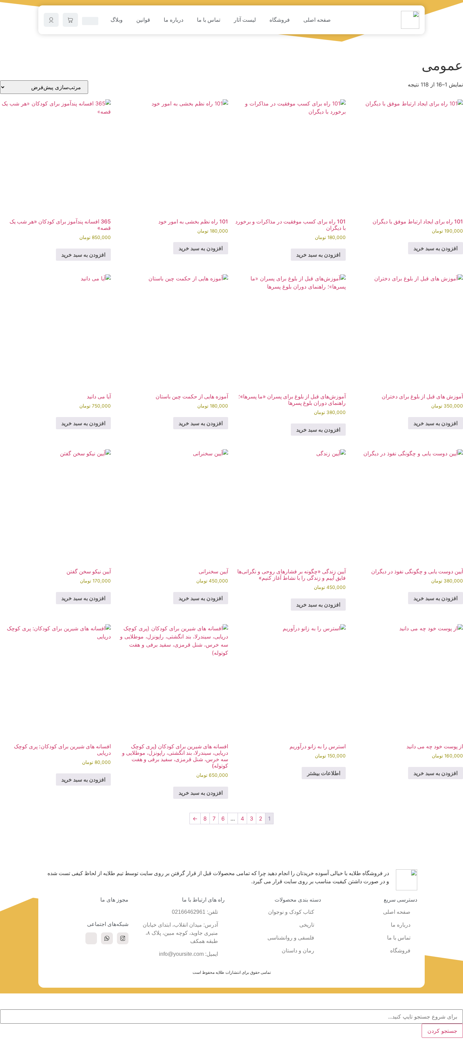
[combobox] (231, 1016)
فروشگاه (279, 20)
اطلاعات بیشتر (323, 773)
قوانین (143, 20)
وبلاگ (116, 20)
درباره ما (173, 20)
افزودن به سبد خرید (436, 248)
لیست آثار (245, 20)
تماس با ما (208, 20)
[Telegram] (91, 938)
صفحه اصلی (317, 20)
